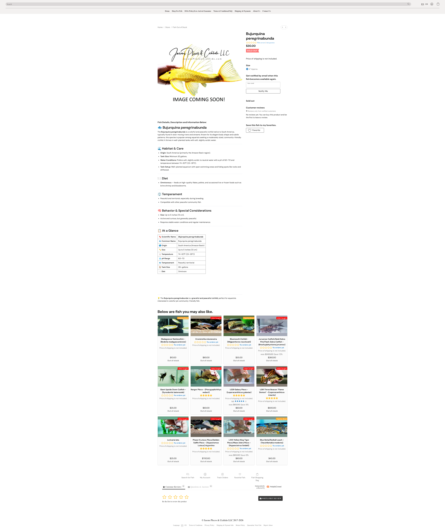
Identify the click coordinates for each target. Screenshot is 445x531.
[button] (431, 4)
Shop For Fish (177, 11)
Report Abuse (268, 525)
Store (167, 27)
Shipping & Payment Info (225, 525)
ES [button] (427, 4)
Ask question (270, 43)
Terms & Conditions (195, 525)
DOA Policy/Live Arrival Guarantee (198, 11)
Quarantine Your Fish (254, 525)
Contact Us (266, 11)
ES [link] (186, 525)
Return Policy (240, 525)
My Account (205, 477)
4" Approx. (253, 69)
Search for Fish (187, 477)
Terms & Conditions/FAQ (222, 11)
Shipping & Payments (243, 11)
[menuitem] (282, 27)
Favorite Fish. (239, 477)
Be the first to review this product (174, 501)
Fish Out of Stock (180, 27)
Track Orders (222, 477)
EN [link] (182, 525)
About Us (256, 11)
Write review (261, 43)
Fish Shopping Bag (257, 479)
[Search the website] (408, 4)
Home (167, 11)
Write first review (271, 498)
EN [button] (422, 4)
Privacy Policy (209, 525)
